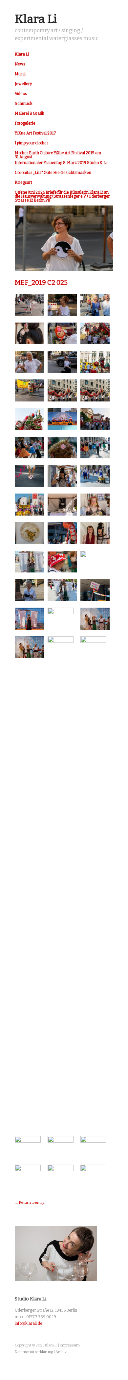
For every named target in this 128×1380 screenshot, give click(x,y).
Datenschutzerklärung (34, 1352)
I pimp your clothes (32, 143)
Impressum (70, 1345)
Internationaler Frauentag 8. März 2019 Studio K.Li (61, 163)
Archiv (61, 1352)
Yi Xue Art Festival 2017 (35, 133)
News (20, 64)
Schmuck (23, 104)
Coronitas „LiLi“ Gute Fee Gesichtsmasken (53, 173)
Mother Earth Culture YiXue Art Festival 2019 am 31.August (58, 155)
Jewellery (23, 84)
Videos (21, 94)
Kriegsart (23, 182)
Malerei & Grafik (29, 113)
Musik (20, 74)
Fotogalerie (25, 123)
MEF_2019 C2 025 (41, 282)
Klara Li (36, 19)
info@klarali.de (28, 1323)
